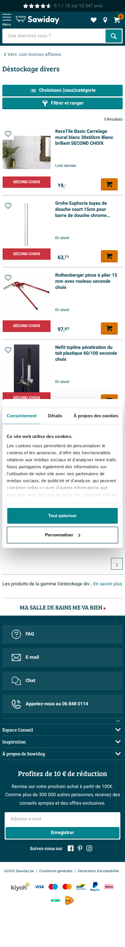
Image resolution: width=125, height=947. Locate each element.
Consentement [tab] (22, 415)
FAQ (30, 633)
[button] (8, 134)
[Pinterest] (79, 848)
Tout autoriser (62, 515)
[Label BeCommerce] (55, 900)
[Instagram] (89, 848)
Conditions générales (55, 871)
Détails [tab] (55, 415)
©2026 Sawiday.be (19, 871)
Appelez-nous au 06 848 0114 (57, 703)
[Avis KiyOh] (20, 886)
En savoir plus (107, 583)
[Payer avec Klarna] (109, 886)
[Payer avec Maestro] (53, 886)
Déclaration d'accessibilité (98, 871)
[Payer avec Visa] (39, 886)
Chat (30, 680)
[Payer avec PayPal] (95, 886)
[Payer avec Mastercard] (67, 886)
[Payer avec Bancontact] (81, 886)
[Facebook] (70, 848)
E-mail (32, 657)
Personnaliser (59, 534)
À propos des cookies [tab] (96, 415)
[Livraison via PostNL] (69, 900)
